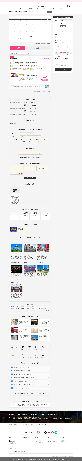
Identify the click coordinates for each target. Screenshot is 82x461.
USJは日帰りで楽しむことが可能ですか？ (21, 381)
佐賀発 (11, 123)
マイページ (24, 440)
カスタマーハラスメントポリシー (15, 448)
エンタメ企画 (61, 8)
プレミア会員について (38, 440)
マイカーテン (45, 139)
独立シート (23, 139)
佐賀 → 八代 (24, 108)
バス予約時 (62, 440)
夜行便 (30, 133)
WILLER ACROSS (30, 455)
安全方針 (11, 442)
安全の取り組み (12, 441)
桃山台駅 (15, 405)
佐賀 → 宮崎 (33, 102)
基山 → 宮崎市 (34, 114)
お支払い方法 (14, 347)
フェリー (37, 8)
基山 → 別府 (29, 114)
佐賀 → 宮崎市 (34, 108)
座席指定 (37, 139)
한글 (14, 451)
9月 (47, 16)
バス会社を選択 (63, 65)
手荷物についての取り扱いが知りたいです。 (22, 388)
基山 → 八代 (24, 114)
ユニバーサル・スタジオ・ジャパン (33, 404)
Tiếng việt (25, 451)
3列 (30, 136)
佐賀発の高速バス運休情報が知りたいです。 (22, 370)
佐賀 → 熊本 (23, 102)
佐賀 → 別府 (29, 108)
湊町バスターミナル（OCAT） (23, 405)
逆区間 (63, 26)
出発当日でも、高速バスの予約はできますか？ (22, 367)
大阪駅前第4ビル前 (43, 404)
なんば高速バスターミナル (34, 405)
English (11, 451)
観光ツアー (45, 8)
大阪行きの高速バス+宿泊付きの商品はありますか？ (23, 374)
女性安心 (23, 141)
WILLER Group (12, 455)
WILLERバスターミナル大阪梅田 (20, 404)
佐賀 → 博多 (12, 108)
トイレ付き (30, 141)
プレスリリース (12, 440)
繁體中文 (17, 451)
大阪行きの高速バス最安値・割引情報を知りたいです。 (24, 377)
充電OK (45, 141)
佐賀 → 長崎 (18, 102)
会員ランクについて (38, 441)
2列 (23, 136)
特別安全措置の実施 (13, 443)
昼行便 (23, 133)
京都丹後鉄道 (53, 8)
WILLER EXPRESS (18, 455)
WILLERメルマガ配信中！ (39, 442)
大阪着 (15, 123)
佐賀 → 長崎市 (18, 108)
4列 (37, 136)
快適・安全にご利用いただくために (53, 442)
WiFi (38, 141)
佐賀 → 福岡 (12, 102)
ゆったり (30, 139)
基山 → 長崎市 (18, 114)
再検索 (64, 69)
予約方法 (14, 355)
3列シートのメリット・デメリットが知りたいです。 (23, 384)
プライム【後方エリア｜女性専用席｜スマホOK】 (28, 75)
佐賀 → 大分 (28, 102)
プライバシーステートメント (57, 459)
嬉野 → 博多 (12, 114)
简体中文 (21, 451)
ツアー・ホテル (29, 8)
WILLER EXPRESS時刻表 (52, 440)
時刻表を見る (47, 58)
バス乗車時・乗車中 (64, 441)
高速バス (21, 8)
